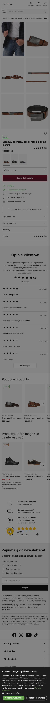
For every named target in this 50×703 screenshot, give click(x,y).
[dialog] (25, 351)
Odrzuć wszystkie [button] (37, 698)
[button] (25, 693)
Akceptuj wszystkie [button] (13, 698)
